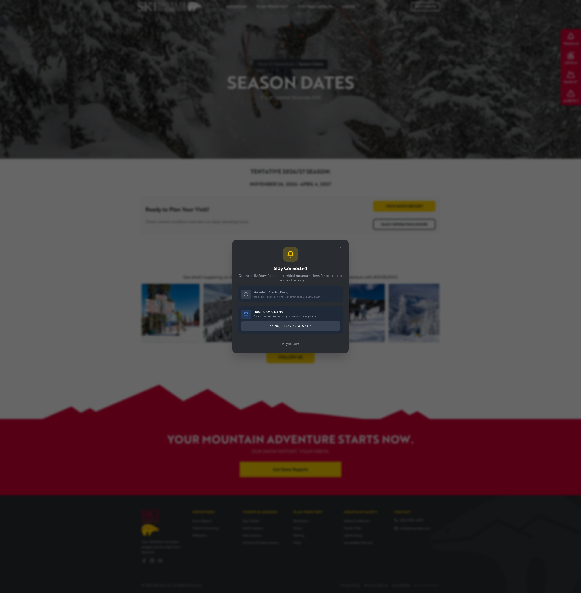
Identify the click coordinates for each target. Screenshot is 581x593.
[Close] (341, 247)
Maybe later (290, 343)
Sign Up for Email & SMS (293, 326)
